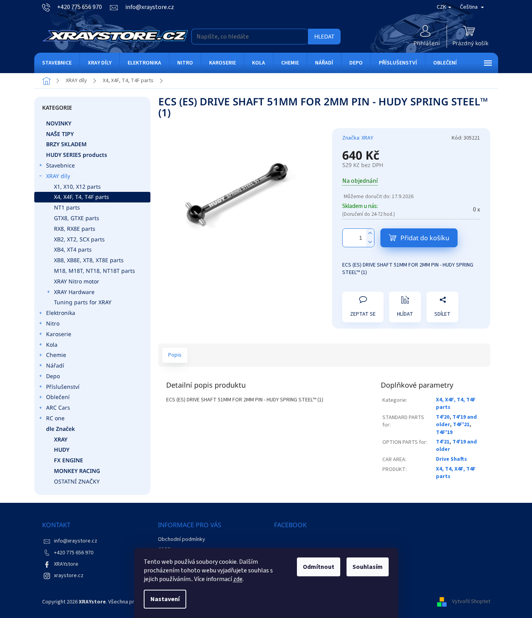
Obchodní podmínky (181, 539)
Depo (53, 376)
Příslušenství (63, 386)
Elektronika (60, 312)
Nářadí (55, 365)
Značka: (357, 138)
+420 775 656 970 (73, 553)
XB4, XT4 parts (73, 249)
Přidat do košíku (424, 238)
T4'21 (442, 442)
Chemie (56, 355)
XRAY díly (58, 176)
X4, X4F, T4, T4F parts (81, 196)
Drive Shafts (451, 459)
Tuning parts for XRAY (82, 302)
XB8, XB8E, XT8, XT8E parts (89, 260)
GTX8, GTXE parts (76, 218)
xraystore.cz (68, 575)
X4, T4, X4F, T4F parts (456, 472)
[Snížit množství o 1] (370, 242)
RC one (55, 418)
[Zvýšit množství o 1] (370, 233)
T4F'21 (461, 425)
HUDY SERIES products (76, 154)
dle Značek (60, 428)
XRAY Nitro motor (76, 281)
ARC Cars (58, 407)
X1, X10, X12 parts (77, 186)
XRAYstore (66, 564)
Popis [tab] (175, 355)
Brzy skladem (66, 144)
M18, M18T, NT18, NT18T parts (94, 270)
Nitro (52, 323)
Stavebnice (60, 165)
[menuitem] (57, 63)
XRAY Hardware (74, 292)
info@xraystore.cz (75, 541)
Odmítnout (318, 567)
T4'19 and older (456, 445)
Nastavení (165, 599)
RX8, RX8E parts (74, 228)
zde (238, 579)
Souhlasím (367, 567)
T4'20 (442, 417)
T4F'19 (444, 432)
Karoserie (58, 334)
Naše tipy (60, 134)
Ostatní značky (77, 481)
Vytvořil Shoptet (471, 602)
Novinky (58, 123)
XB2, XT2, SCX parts (79, 239)
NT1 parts (67, 207)
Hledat (324, 36)
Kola (51, 344)
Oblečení (58, 397)
